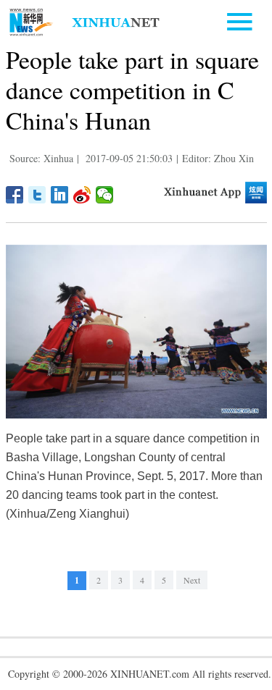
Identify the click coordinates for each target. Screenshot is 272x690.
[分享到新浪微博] (82, 194)
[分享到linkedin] (60, 194)
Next (192, 580)
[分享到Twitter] (37, 194)
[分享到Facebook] (15, 194)
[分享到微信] (105, 194)
